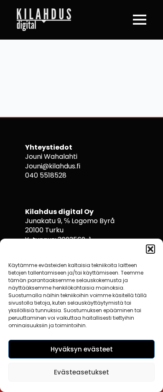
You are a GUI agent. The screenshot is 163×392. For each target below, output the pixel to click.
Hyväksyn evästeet (82, 349)
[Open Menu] (139, 19)
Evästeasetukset (81, 372)
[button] (150, 249)
